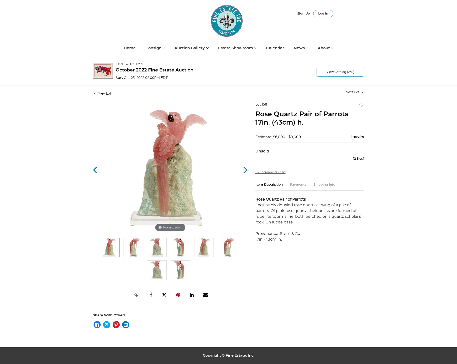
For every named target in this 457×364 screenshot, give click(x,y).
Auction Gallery (190, 48)
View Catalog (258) (340, 72)
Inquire (357, 136)
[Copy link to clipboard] (136, 295)
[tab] (269, 186)
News (300, 48)
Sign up (303, 13)
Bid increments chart (270, 172)
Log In (323, 13)
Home (130, 48)
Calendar (275, 48)
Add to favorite (361, 105)
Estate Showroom (236, 48)
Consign (154, 48)
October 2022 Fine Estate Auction (155, 70)
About (324, 48)
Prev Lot (103, 93)
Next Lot (353, 92)
